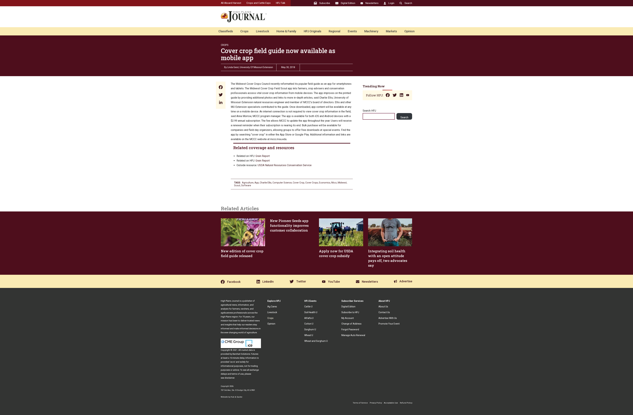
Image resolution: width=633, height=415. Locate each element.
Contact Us (384, 312)
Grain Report (263, 156)
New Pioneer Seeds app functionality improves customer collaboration (289, 225)
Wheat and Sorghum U (316, 341)
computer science (282, 182)
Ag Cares (272, 306)
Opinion (409, 31)
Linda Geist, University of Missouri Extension (250, 67)
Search (404, 117)
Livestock (262, 31)
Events (352, 31)
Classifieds (225, 31)
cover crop (298, 182)
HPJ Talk (280, 2)
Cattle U (308, 306)
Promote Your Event (389, 323)
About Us (383, 306)
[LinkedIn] (220, 103)
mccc (334, 182)
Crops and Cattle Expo (258, 2)
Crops (244, 31)
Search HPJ (369, 110)
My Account (347, 318)
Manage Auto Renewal (353, 335)
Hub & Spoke (236, 397)
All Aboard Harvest (231, 2)
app (257, 182)
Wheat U (308, 335)
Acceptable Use (391, 403)
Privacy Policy (376, 403)
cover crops (311, 182)
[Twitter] (220, 95)
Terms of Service (360, 403)
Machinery (371, 31)
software (246, 185)
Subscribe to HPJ (350, 312)
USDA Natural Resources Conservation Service (285, 165)
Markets (391, 31)
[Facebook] (220, 88)
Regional (334, 31)
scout (237, 185)
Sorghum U (310, 329)
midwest (342, 182)
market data (247, 350)
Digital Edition (348, 306)
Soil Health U (310, 312)
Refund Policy (406, 403)
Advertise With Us (387, 318)
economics (324, 182)
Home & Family (286, 31)
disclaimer (229, 378)
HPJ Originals (312, 31)
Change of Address (351, 323)
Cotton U (308, 323)
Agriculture (248, 182)
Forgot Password (350, 329)
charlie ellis (265, 182)
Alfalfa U (309, 318)
